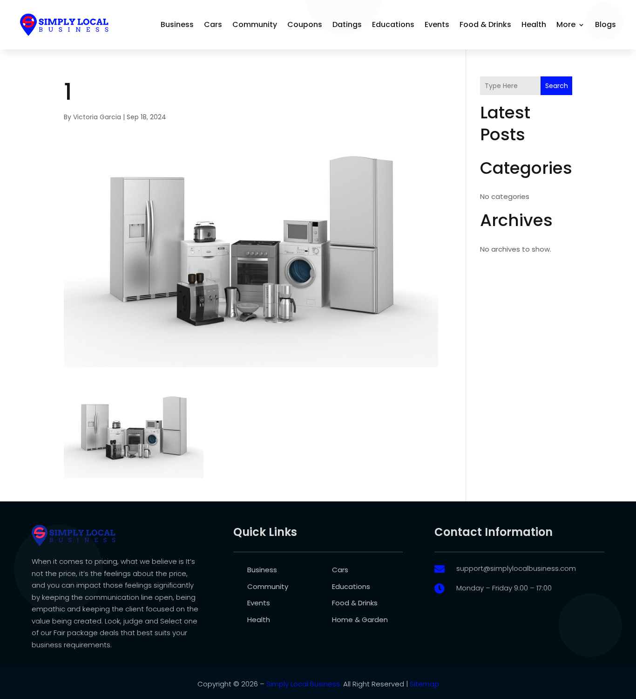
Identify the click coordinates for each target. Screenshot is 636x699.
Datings (347, 24)
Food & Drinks (485, 24)
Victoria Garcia (97, 117)
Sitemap (424, 684)
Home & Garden (360, 619)
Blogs (605, 24)
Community (254, 24)
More (565, 24)
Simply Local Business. (303, 684)
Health (533, 24)
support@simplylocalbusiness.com (516, 568)
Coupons (304, 24)
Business (177, 24)
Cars (213, 24)
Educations (393, 24)
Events (437, 24)
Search (556, 85)
